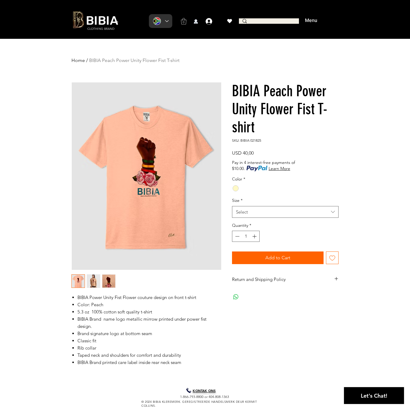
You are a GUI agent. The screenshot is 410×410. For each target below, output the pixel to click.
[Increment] (255, 236)
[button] (183, 21)
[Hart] (229, 21)
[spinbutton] (245, 236)
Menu (311, 20)
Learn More (279, 168)
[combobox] (285, 212)
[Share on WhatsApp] (236, 297)
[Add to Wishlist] (332, 257)
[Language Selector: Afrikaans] (160, 21)
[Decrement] (236, 236)
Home (78, 60)
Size (237, 200)
